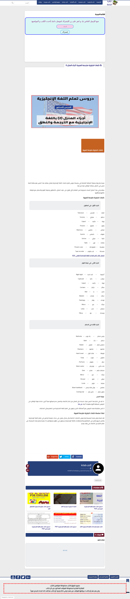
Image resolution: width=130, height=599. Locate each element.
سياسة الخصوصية (93, 577)
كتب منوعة (47, 2)
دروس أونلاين (56, 2)
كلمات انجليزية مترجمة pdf (68, 506)
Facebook (79, 456)
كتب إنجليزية (91, 2)
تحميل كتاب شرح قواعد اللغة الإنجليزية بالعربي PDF (88, 255)
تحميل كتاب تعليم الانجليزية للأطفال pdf (40, 508)
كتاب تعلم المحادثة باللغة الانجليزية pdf (91, 527)
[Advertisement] (65, 48)
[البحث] (12, 3)
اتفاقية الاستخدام (103, 577)
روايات (40, 2)
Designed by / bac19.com (7, 597)
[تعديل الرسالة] (90, 468)
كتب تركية (65, 2)
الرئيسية (99, 2)
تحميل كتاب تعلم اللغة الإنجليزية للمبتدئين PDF (93, 508)
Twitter (67, 456)
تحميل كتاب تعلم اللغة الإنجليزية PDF (65, 527)
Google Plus (54, 456)
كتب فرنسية (81, 2)
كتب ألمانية (73, 2)
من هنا (80, 404)
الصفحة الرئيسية (114, 577)
